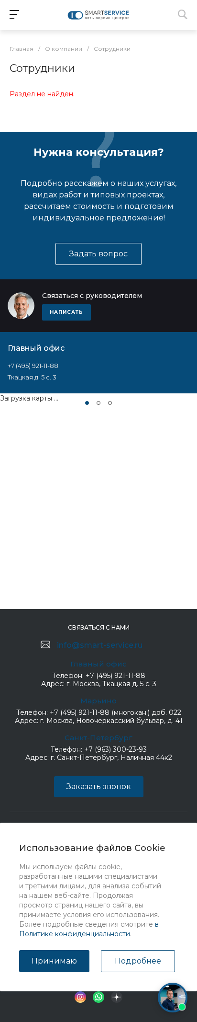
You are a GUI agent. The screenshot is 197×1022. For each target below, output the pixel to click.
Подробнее (138, 960)
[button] (87, 403)
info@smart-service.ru (99, 645)
